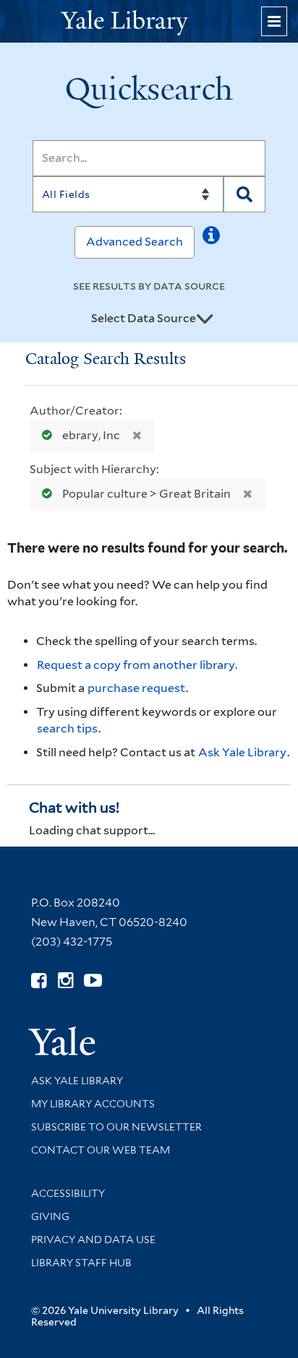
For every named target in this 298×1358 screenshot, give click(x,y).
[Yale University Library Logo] (149, 21)
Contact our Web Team (100, 1150)
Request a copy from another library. (137, 665)
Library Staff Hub (81, 1262)
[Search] (245, 194)
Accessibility (68, 1193)
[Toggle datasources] (204, 319)
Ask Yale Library (242, 752)
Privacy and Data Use (93, 1239)
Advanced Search (134, 241)
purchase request (136, 688)
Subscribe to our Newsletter (116, 1127)
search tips (67, 728)
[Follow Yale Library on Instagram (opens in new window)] (65, 981)
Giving (50, 1216)
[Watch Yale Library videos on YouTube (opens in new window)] (93, 981)
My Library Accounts (93, 1104)
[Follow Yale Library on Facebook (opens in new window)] (38, 981)
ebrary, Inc (91, 435)
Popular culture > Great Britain (146, 494)
